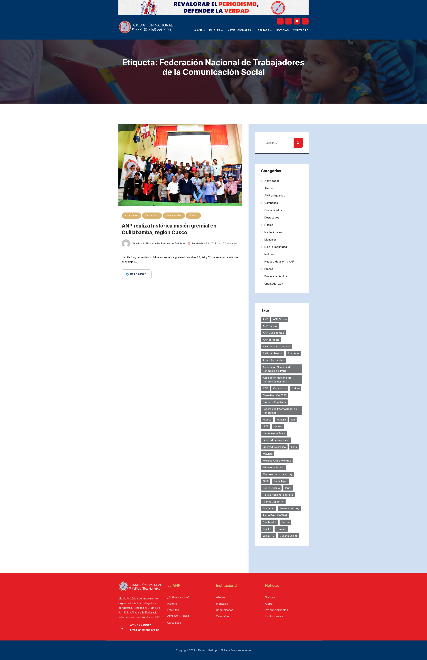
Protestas (268, 508)
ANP (265, 319)
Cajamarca (280, 388)
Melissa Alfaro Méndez (277, 460)
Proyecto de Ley (289, 508)
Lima (294, 447)
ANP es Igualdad (274, 195)
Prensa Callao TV (273, 501)
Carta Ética (174, 622)
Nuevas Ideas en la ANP (279, 261)
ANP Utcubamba (273, 353)
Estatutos (173, 610)
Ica (293, 419)
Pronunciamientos (275, 276)
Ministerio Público (273, 467)
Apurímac (294, 353)
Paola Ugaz (281, 481)
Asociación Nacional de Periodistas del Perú (159, 243)
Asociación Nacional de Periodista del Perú (277, 368)
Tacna (285, 522)
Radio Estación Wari (275, 515)
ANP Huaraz (270, 326)
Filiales (214, 30)
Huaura (281, 419)
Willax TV (269, 535)
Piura (288, 488)
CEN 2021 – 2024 (178, 616)
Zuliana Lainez (288, 535)
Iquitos (278, 426)
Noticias (282, 30)
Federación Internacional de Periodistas (280, 410)
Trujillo (267, 529)
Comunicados (273, 210)
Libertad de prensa (274, 447)
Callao (296, 388)
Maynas (268, 453)
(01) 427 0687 (140, 625)
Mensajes (270, 239)
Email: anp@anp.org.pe (144, 629)
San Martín (269, 522)
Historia (172, 603)
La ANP (197, 30)
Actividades (131, 215)
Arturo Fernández (273, 360)
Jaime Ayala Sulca (274, 433)
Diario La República (274, 402)
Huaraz (267, 419)
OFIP (266, 481)
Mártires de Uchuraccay (277, 474)
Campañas (271, 202)
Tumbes (281, 529)
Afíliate (263, 30)
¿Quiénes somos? (178, 597)
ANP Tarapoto (271, 339)
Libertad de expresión (276, 440)
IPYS (265, 426)
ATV (265, 388)
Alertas (268, 188)
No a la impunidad (275, 247)
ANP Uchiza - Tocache (276, 346)
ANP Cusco (280, 319)
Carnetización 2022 (275, 395)
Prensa (268, 269)
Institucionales (239, 30)
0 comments (230, 243)
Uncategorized (273, 283)
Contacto (301, 30)
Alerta (269, 603)
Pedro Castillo (271, 488)
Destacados (152, 215)
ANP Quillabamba (273, 332)
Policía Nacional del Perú (278, 494)
